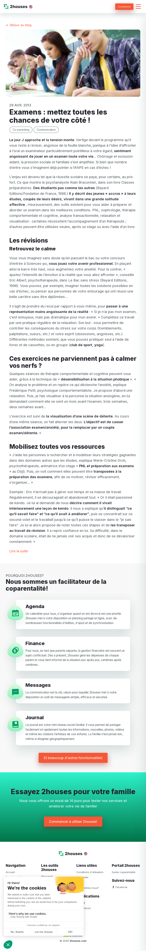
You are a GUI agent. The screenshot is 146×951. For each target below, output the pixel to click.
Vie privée (82, 877)
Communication (46, 129)
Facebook (121, 887)
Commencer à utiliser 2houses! (73, 822)
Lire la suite (18, 551)
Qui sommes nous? (87, 887)
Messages (47, 876)
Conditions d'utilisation (89, 872)
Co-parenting (21, 129)
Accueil (10, 872)
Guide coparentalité (123, 872)
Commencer (124, 6)
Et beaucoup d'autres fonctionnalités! (73, 758)
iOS (82, 902)
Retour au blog (20, 25)
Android (85, 908)
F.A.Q (79, 882)
